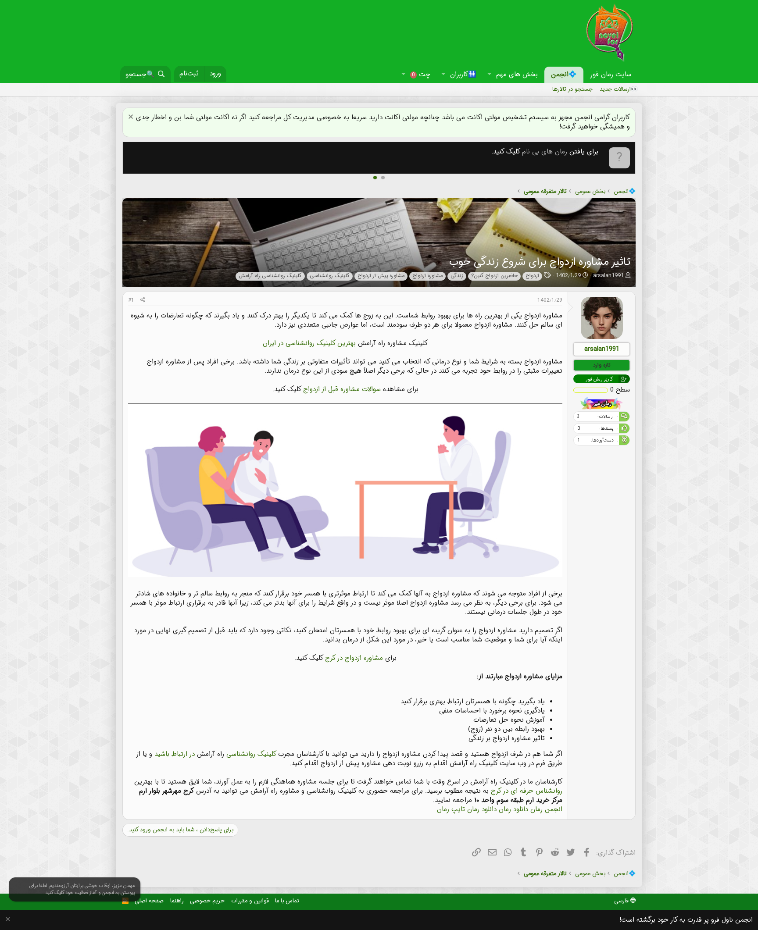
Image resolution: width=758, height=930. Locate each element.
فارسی (622, 900)
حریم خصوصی (207, 900)
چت (421, 74)
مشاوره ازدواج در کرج (354, 658)
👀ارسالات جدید (619, 89)
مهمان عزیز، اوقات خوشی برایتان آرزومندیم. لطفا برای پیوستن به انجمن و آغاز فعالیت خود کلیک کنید (82, 889)
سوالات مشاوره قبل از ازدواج (342, 389)
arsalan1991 (608, 275)
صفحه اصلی (149, 900)
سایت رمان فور (610, 74)
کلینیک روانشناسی (330, 276)
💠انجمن (564, 74)
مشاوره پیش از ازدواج (381, 276)
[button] (489, 75)
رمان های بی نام (544, 151)
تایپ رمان (451, 809)
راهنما (177, 900)
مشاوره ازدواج (427, 276)
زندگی (457, 276)
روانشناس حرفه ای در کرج (526, 791)
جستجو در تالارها (572, 89)
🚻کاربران (463, 74)
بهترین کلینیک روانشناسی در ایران (309, 343)
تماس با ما (287, 900)
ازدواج (532, 276)
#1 (131, 300)
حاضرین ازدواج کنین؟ (494, 276)
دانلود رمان (513, 809)
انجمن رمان (546, 809)
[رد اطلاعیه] (132, 117)
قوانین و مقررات (250, 900)
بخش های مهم (517, 74)
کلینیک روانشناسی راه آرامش (270, 276)
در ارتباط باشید (174, 754)
